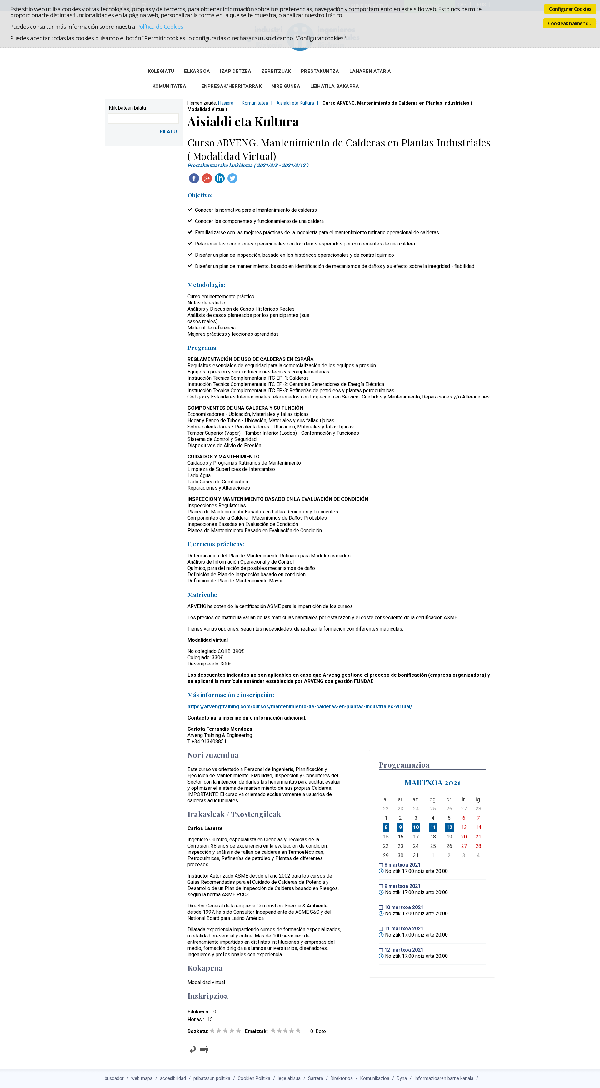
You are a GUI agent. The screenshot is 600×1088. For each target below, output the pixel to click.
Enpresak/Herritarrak (231, 86)
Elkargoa (197, 71)
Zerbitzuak (276, 71)
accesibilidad (173, 1078)
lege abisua (289, 1078)
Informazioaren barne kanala (443, 1078)
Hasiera (225, 103)
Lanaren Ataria (370, 71)
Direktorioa (342, 1078)
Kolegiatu (161, 71)
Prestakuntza (320, 71)
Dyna (402, 1078)
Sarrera (315, 1078)
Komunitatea (169, 86)
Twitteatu (233, 178)
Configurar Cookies (570, 9)
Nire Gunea (286, 86)
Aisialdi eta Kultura (295, 103)
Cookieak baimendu (569, 23)
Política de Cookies (159, 26)
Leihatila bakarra (334, 86)
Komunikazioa (374, 1078)
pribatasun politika (211, 1078)
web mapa (141, 1078)
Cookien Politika (254, 1078)
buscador (114, 1078)
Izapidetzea (235, 71)
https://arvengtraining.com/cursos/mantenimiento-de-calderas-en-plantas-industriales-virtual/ (300, 707)
